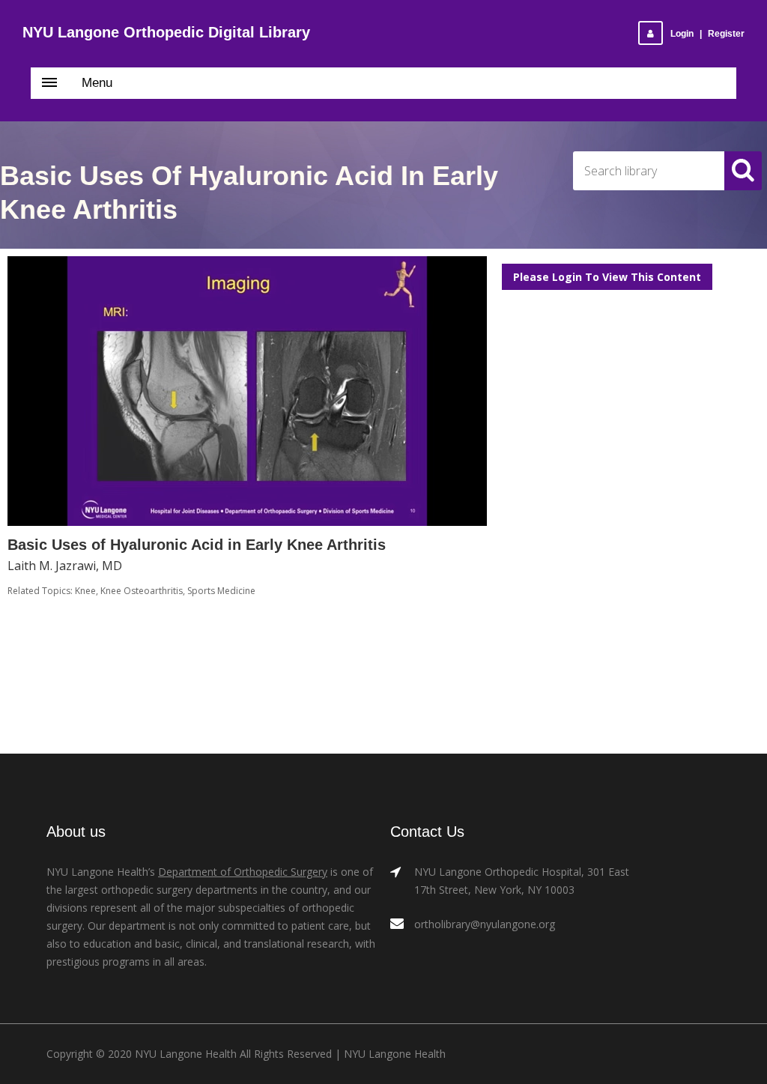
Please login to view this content (607, 277)
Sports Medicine (221, 590)
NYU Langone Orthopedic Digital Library (166, 32)
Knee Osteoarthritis (141, 590)
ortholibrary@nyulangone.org (484, 924)
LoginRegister (707, 33)
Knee (85, 590)
